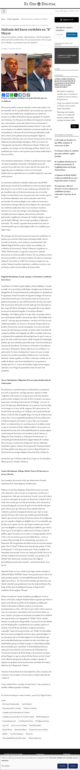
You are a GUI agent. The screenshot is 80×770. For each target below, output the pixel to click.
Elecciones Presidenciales (10, 704)
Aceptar (73, 766)
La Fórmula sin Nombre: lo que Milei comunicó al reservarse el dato (65, 143)
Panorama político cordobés (11, 708)
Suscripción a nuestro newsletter (64, 29)
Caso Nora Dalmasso (16, 734)
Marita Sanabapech (42, 717)
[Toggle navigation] (3, 11)
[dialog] (40, 763)
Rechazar (62, 766)
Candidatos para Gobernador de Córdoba (15, 712)
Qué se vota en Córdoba (19, 725)
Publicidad (66, 754)
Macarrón (29, 734)
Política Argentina (13, 19)
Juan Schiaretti (27, 704)
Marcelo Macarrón (35, 738)
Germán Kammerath (9, 721)
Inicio (3, 19)
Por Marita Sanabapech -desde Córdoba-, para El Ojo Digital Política (26, 695)
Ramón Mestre (7, 730)
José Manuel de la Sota (25, 721)
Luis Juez (5, 725)
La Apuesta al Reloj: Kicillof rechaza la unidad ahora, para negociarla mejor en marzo (66, 178)
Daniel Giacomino (35, 725)
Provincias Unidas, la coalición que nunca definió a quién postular (67, 153)
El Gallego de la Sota (42, 721)
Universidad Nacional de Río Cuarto (14, 738)
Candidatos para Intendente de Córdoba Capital (18, 717)
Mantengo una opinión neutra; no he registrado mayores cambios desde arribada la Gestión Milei (66, 116)
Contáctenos (40, 754)
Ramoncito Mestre (21, 730)
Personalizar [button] (5, 766)
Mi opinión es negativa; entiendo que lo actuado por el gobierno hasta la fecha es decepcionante (67, 95)
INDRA (4, 734)
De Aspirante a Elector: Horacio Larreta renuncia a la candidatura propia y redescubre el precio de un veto (66, 191)
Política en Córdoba (30, 708)
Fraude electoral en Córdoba (38, 730)
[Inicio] (40, 4)
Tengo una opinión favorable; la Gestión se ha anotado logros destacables (68, 105)
